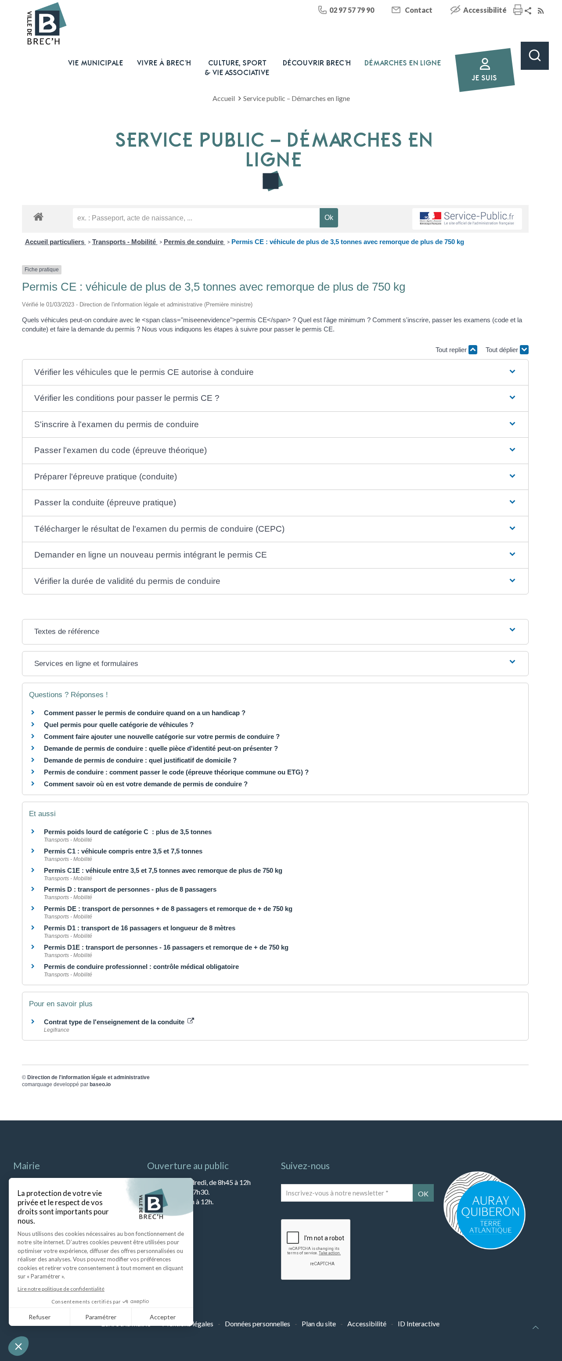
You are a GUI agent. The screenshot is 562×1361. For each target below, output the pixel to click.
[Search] (535, 56)
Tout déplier (503, 349)
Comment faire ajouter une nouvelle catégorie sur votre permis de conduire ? (162, 736)
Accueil (224, 98)
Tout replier (452, 349)
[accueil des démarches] (38, 216)
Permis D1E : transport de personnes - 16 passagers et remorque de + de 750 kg (166, 947)
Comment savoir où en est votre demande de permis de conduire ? (146, 784)
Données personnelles (257, 1323)
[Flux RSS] (542, 11)
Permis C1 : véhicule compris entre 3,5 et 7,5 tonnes (123, 851)
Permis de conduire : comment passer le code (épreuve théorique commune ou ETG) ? (176, 772)
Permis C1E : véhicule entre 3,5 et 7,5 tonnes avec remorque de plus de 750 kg (163, 870)
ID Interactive (419, 1323)
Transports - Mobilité (125, 241)
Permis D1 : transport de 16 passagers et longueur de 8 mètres (139, 928)
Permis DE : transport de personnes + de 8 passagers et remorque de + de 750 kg (168, 908)
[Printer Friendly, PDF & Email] (517, 10)
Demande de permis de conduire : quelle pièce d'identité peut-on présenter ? (161, 748)
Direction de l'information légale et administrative (88, 1077)
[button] (275, 372)
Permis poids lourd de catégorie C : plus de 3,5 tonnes (128, 831)
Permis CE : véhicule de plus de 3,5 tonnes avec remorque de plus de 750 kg (347, 241)
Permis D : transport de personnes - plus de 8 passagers (130, 889)
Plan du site (319, 1323)
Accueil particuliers (55, 241)
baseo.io (100, 1084)
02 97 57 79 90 (351, 10)
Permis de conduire (194, 241)
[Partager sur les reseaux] (529, 11)
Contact (418, 10)
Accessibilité (485, 10)
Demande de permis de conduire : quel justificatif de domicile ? (140, 760)
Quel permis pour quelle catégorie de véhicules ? (119, 724)
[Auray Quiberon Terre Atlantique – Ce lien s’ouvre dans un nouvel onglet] (484, 1248)
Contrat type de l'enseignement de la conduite (115, 1022)
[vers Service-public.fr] (467, 219)
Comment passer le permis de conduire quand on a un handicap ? (144, 713)
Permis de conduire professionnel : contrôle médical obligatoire (141, 966)
